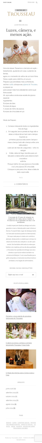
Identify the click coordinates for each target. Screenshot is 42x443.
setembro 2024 (11, 400)
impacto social (27, 424)
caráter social (24, 422)
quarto (19, 426)
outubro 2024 (10, 396)
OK (37, 2)
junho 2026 (9, 389)
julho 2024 (9, 408)
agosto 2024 (10, 404)
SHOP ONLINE (7, 2)
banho (8, 422)
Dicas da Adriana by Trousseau (21, 12)
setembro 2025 (11, 392)
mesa (13, 426)
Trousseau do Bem (20, 428)
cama (14, 422)
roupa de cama (29, 426)
